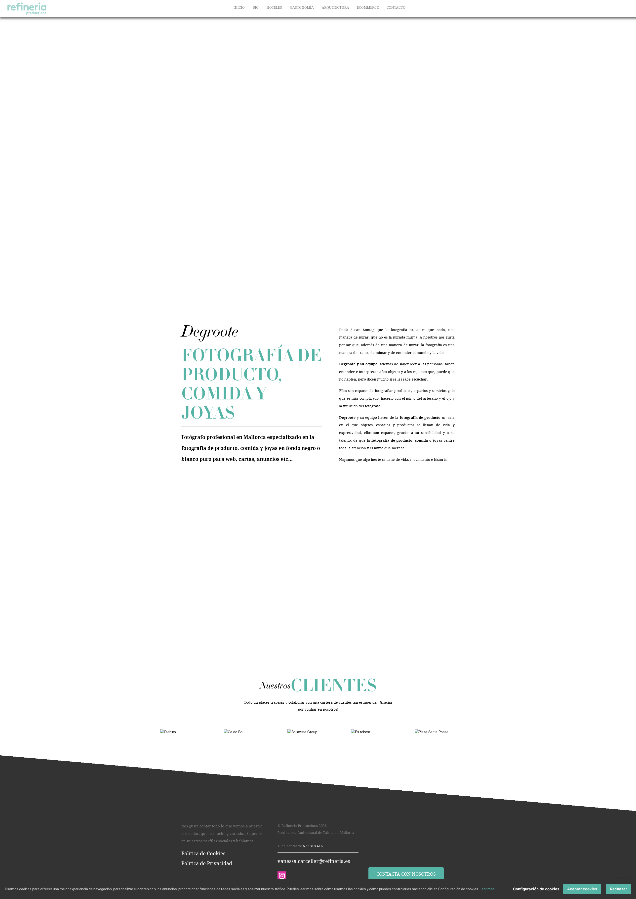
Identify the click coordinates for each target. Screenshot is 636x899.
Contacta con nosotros (406, 874)
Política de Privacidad (206, 863)
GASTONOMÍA (302, 7)
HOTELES (274, 7)
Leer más (487, 889)
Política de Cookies (203, 853)
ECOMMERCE (368, 7)
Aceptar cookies (582, 889)
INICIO (239, 7)
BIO (256, 7)
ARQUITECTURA (335, 7)
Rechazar (618, 889)
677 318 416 (313, 846)
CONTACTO (396, 7)
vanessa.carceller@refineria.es (314, 861)
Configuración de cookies (536, 889)
